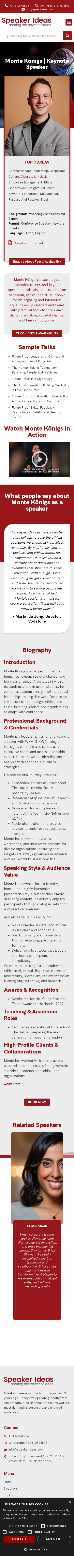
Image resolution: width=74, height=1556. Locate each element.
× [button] (69, 1502)
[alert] (37, 1527)
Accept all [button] (19, 1539)
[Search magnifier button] (67, 35)
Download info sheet (28, 243)
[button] (69, 22)
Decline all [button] (54, 1539)
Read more (35, 1518)
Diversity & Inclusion (35, 176)
